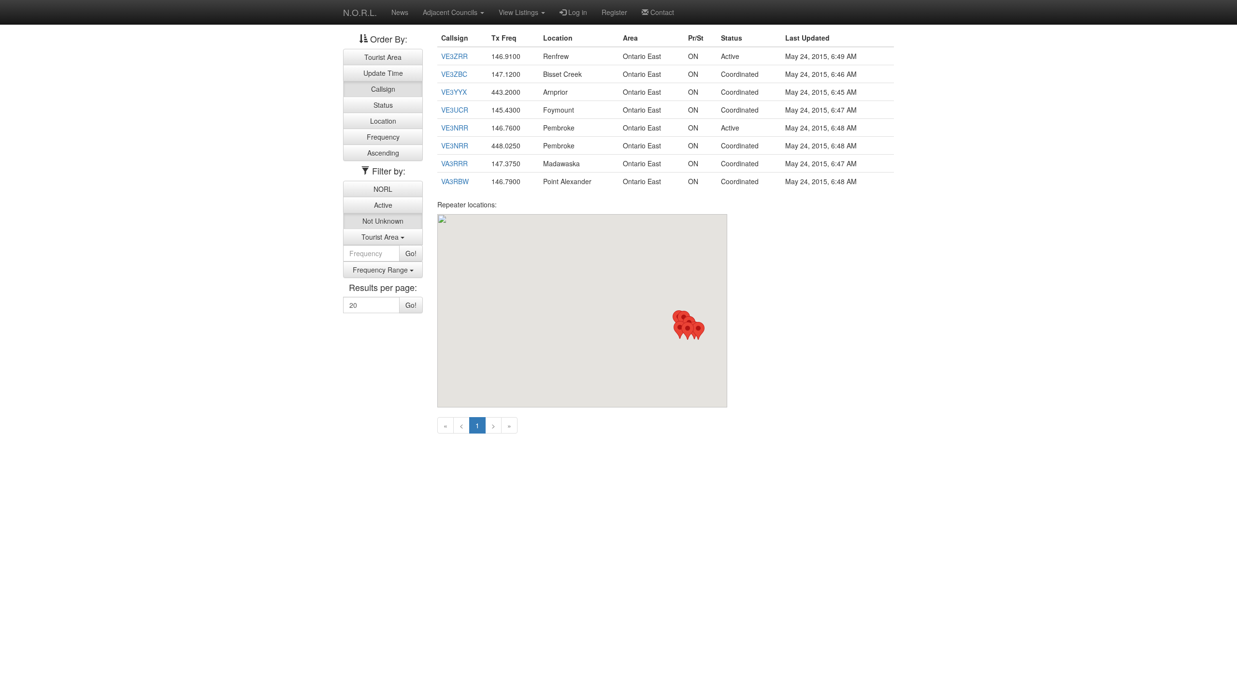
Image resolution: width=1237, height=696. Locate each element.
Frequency (383, 137)
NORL (383, 189)
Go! (411, 253)
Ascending (383, 153)
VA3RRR (454, 163)
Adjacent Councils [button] (451, 12)
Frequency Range (381, 270)
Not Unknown (382, 221)
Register (614, 12)
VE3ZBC (454, 74)
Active (383, 205)
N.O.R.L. (360, 12)
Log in (576, 12)
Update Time (383, 73)
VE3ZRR (454, 56)
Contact (661, 12)
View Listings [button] (519, 12)
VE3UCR (454, 110)
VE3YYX (454, 92)
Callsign (383, 89)
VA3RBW (455, 181)
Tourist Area (383, 57)
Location (383, 121)
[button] (698, 331)
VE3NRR (454, 127)
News (399, 12)
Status (383, 105)
